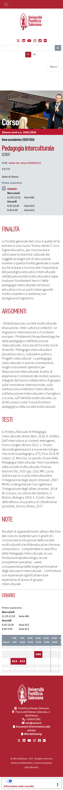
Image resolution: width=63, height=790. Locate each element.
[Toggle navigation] (6, 4)
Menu (52, 67)
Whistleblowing (33, 734)
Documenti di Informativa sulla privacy (33, 728)
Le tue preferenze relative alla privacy (34, 780)
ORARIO (12, 189)
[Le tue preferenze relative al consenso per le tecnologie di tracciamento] (58, 785)
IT (28, 54)
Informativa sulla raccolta (19, 786)
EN (34, 54)
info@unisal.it (33, 723)
